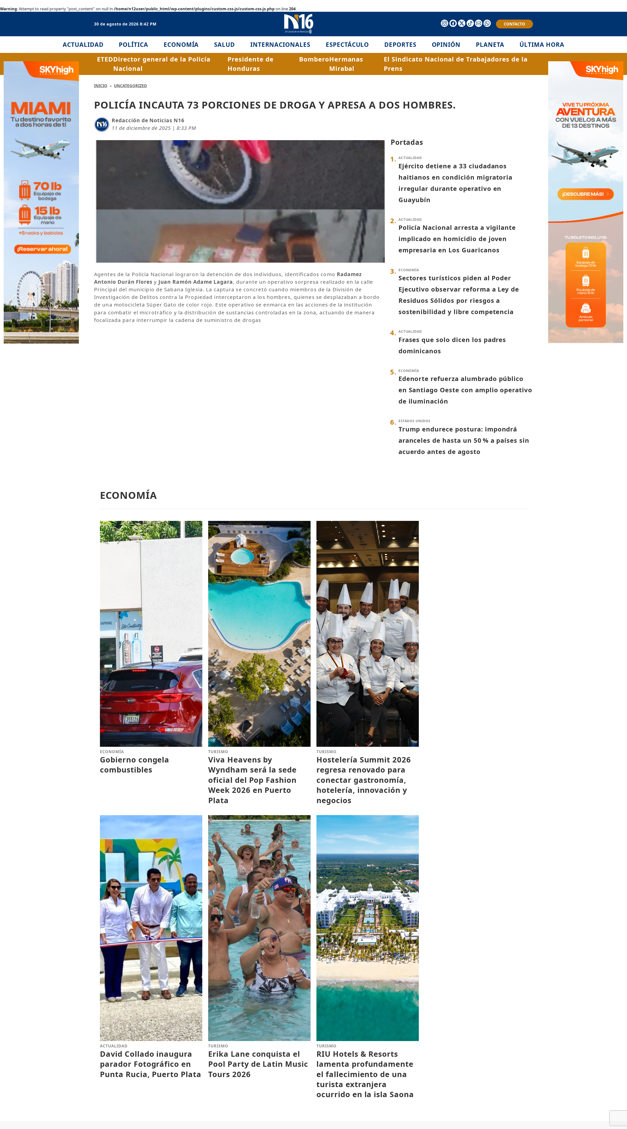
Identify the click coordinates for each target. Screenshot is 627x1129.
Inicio (100, 85)
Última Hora (541, 44)
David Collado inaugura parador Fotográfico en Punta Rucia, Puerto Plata (150, 1064)
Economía (181, 44)
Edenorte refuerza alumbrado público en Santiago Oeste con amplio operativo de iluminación (465, 389)
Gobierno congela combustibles (134, 764)
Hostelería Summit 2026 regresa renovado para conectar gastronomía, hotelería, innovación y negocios (363, 779)
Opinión (446, 44)
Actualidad (83, 44)
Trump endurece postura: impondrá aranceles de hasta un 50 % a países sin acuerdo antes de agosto (463, 440)
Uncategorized (130, 85)
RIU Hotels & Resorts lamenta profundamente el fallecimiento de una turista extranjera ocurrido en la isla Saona (365, 1074)
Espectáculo (347, 44)
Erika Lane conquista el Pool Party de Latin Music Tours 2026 (258, 1064)
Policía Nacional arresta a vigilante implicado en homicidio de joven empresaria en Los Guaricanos (457, 238)
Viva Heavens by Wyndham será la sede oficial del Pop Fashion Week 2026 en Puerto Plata (252, 779)
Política (133, 44)
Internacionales (280, 44)
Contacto (514, 24)
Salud (224, 44)
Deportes (400, 44)
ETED (105, 59)
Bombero (314, 59)
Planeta (490, 44)
